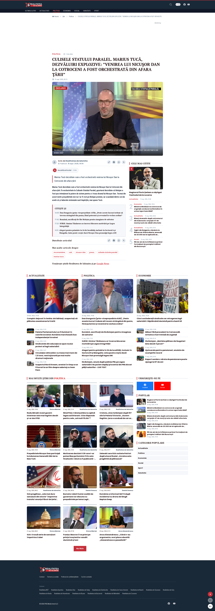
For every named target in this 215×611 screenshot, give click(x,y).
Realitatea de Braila (45, 593)
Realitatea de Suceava (153, 590)
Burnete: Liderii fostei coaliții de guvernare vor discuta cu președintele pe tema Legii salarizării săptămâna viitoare (78, 498)
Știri (64, 16)
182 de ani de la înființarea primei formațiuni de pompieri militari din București (148, 244)
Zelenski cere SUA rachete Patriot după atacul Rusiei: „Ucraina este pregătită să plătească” (115, 456)
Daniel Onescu (91, 490)
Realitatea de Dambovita (100, 590)
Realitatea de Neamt (137, 590)
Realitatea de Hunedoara (62, 593)
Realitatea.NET (44, 590)
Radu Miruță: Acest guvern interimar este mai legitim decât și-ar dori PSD (42, 416)
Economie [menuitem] (67, 11)
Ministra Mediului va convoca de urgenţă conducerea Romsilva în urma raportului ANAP (148, 209)
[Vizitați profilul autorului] (54, 162)
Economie (138, 204)
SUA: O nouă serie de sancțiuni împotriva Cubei (41, 536)
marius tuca (59, 256)
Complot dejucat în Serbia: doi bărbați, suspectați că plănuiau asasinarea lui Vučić (52, 319)
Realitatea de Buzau (78, 593)
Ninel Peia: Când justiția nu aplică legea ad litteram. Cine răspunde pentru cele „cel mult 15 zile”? (79, 416)
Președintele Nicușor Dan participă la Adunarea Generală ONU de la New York (43, 456)
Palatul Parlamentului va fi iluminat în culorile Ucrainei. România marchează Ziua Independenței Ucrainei (56, 335)
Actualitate (133, 199)
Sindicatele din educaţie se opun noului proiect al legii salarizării (54, 345)
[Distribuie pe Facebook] (114, 162)
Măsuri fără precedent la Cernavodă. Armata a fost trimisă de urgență (162, 333)
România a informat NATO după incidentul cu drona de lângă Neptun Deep (115, 497)
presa (91, 252)
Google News (103, 263)
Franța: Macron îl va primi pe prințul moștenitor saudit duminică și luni (76, 537)
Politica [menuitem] (56, 11)
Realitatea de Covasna (129, 593)
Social (136, 239)
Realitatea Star (70, 590)
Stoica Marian (55, 409)
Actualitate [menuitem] (44, 11)
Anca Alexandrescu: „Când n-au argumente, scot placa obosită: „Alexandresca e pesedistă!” (115, 537)
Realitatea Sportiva (57, 590)
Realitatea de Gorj (168, 590)
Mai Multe (80, 548)
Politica (71, 16)
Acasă (56, 16)
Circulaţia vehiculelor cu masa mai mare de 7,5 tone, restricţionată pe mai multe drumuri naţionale (56, 356)
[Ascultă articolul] (210, 594)
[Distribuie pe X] (124, 162)
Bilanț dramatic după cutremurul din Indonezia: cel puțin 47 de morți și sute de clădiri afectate (148, 220)
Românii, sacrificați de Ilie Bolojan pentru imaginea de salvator (87, 219)
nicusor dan (81, 252)
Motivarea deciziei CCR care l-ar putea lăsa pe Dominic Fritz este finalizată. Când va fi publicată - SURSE (78, 457)
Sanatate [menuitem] (87, 11)
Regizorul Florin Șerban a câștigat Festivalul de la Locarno (145, 193)
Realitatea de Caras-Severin (119, 590)
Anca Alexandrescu (125, 531)
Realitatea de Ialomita (77, 161)
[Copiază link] (109, 162)
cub (70, 252)
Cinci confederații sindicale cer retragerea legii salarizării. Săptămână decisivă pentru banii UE (159, 319)
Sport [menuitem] (96, 11)
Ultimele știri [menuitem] (30, 11)
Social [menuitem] (77, 11)
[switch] (178, 4)
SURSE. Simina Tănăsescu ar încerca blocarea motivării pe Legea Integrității (87, 224)
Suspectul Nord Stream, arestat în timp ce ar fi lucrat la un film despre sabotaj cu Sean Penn (56, 367)
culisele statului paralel (107, 252)
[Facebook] (184, 4)
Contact (41, 577)
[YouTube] (188, 4)
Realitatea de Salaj (84, 590)
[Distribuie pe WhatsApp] (119, 162)
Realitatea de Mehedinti (112, 593)
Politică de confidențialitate (69, 577)
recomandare (59, 252)
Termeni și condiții (53, 577)
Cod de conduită (86, 577)
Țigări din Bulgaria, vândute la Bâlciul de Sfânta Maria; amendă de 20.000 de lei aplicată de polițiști (148, 233)
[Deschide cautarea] (170, 4)
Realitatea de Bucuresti (95, 593)
